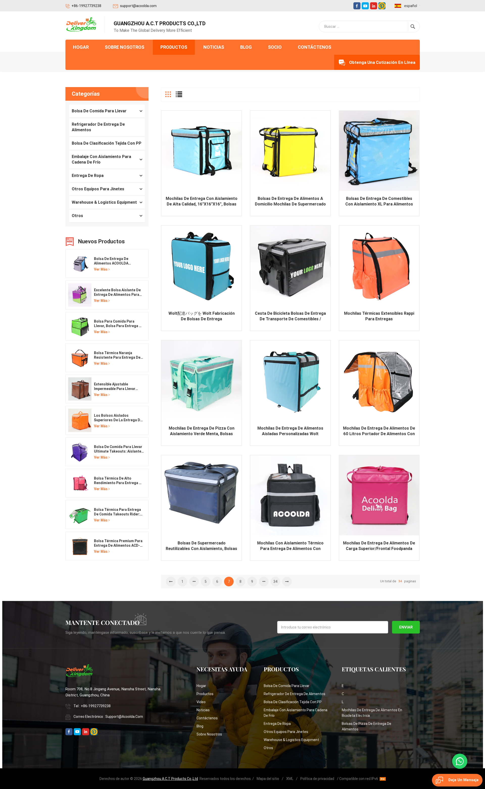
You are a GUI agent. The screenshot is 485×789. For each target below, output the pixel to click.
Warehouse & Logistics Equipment (104, 202)
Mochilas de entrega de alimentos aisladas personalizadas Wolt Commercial (290, 431)
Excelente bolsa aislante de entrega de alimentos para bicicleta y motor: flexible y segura (117, 292)
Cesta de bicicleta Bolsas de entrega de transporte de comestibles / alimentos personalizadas (290, 316)
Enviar (406, 627)
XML (289, 779)
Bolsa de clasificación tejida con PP (106, 143)
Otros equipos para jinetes (98, 189)
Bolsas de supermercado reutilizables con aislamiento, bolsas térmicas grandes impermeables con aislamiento (201, 546)
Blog (246, 47)
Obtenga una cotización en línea (382, 62)
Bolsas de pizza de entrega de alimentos (366, 726)
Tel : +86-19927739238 (92, 706)
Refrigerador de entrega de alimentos (98, 127)
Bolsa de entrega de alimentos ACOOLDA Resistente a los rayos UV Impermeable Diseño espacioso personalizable (116, 261)
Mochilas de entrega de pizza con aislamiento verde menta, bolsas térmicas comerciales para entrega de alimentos (201, 431)
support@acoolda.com (138, 6)
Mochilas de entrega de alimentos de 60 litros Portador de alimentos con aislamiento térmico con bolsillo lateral (379, 431)
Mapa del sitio (268, 779)
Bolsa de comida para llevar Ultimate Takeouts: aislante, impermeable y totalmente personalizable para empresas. (118, 449)
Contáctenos (314, 47)
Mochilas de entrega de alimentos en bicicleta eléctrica (372, 713)
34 (275, 582)
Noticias (213, 47)
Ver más (101, 269)
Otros (77, 215)
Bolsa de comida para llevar (99, 111)
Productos (173, 47)
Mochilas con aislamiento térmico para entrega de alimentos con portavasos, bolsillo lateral (290, 546)
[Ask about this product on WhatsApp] (459, 761)
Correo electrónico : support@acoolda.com (108, 717)
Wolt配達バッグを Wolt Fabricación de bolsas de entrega (201, 316)
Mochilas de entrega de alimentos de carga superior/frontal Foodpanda (379, 546)
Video (201, 702)
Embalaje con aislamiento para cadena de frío (101, 159)
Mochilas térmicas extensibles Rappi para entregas (379, 316)
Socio (275, 47)
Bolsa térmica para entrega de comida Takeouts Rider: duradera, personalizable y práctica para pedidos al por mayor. (118, 512)
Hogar (81, 47)
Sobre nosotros (124, 47)
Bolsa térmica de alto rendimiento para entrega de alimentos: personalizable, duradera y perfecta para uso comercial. (118, 480)
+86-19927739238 (86, 6)
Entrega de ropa (88, 175)
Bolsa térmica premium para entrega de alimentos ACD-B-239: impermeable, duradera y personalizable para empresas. (119, 543)
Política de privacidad (317, 779)
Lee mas (201, 158)
